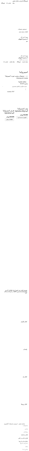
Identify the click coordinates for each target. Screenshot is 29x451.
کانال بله (25, 377)
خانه (26, 76)
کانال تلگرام (24, 321)
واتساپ (25, 349)
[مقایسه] (26, 105)
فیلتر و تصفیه (24, 434)
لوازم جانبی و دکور (23, 438)
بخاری (26, 429)
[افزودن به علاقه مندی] (17, 105)
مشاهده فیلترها (22, 81)
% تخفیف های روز (14, 64)
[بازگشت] (26, 69)
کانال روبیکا (24, 404)
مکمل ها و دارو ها (23, 441)
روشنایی (26, 431)
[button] (22, 117)
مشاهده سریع (22, 105)
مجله (26, 446)
